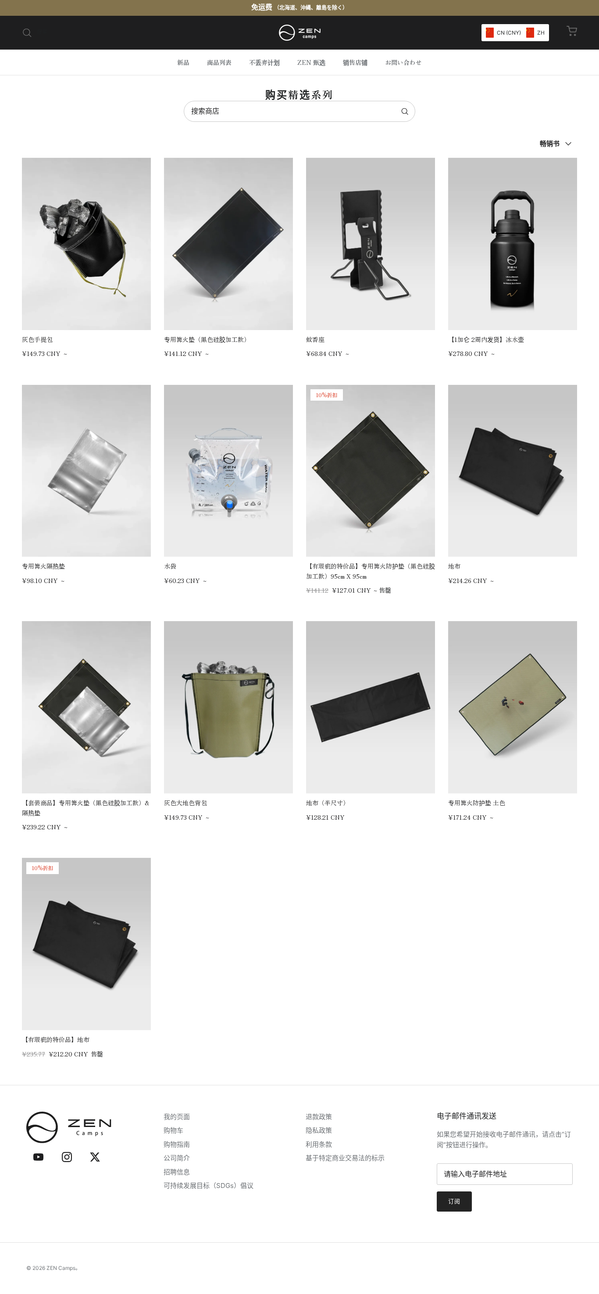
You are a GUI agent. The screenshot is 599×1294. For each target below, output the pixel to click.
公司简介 (177, 1158)
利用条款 (319, 1144)
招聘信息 (177, 1172)
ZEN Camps (60, 1268)
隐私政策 (319, 1130)
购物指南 (177, 1144)
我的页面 (177, 1117)
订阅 (454, 1201)
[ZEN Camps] (300, 33)
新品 (183, 62)
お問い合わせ (403, 62)
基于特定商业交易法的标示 (345, 1158)
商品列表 (219, 62)
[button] (515, 32)
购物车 (173, 1130)
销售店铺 (355, 62)
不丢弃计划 (264, 62)
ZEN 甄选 (311, 62)
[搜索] (405, 111)
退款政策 (319, 1117)
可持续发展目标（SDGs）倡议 (208, 1185)
